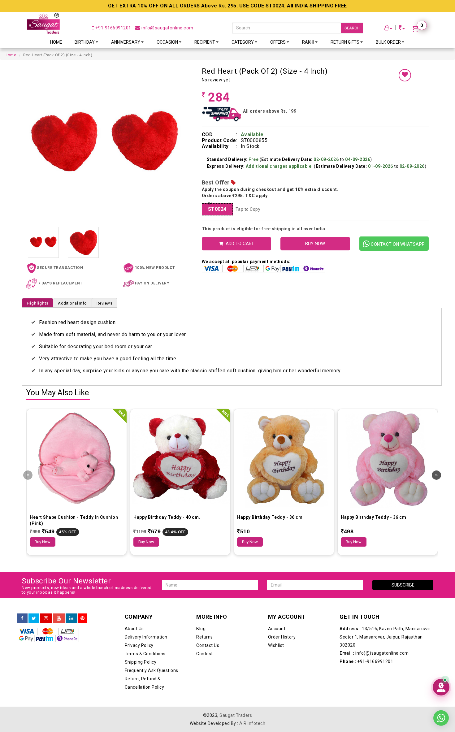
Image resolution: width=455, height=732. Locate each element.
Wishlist (276, 645)
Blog (201, 628)
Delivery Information (146, 637)
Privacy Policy (139, 645)
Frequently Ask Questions (151, 670)
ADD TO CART (238, 243)
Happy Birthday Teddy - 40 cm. (166, 517)
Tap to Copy (248, 209)
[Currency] (402, 29)
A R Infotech (252, 723)
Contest (204, 653)
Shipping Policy (141, 662)
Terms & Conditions (145, 653)
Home (56, 42)
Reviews (105, 303)
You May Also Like (57, 393)
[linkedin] (71, 618)
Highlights (37, 303)
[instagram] (46, 618)
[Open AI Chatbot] (441, 687)
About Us (134, 628)
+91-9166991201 (366, 661)
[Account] (388, 29)
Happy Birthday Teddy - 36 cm (269, 517)
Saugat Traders (235, 715)
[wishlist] (405, 75)
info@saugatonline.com (166, 28)
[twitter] (33, 618)
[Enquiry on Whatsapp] (441, 713)
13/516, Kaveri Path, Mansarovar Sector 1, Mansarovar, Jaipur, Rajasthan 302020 (385, 637)
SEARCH (352, 28)
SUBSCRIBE (403, 585)
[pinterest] (82, 618)
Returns (204, 637)
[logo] (43, 23)
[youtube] (59, 618)
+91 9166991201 (112, 28)
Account (277, 628)
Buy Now (42, 541)
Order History (282, 637)
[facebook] (22, 618)
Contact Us (207, 645)
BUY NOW (315, 243)
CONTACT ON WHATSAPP (397, 244)
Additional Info (72, 303)
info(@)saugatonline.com (374, 653)
